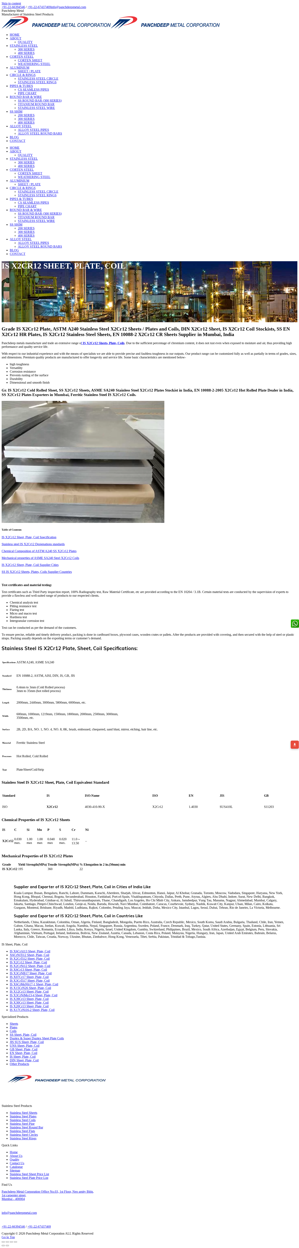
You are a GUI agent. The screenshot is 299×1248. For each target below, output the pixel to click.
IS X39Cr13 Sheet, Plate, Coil (29, 999)
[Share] (7, 1242)
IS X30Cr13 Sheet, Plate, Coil (29, 1002)
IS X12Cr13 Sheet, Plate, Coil (29, 991)
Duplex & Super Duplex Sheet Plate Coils (37, 1038)
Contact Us (17, 1163)
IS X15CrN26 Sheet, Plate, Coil (30, 988)
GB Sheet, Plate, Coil (23, 1049)
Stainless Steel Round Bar (26, 1127)
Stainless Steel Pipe (22, 1123)
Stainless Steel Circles (24, 1134)
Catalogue (16, 1167)
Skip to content (11, 3)
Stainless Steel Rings (23, 1138)
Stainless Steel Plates (23, 1116)
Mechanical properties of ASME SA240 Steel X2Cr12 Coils (40, 558)
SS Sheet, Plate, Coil (23, 1034)
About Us (16, 1156)
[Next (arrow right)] (7, 1245)
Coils (13, 1031)
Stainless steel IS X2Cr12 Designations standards (33, 544)
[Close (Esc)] (3, 1242)
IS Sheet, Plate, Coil (23, 1056)
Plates (13, 1027)
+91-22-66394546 (13, 7)
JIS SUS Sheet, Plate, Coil (27, 1042)
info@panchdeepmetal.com (68, 7)
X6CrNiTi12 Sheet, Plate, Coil (29, 955)
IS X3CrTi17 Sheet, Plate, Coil (30, 980)
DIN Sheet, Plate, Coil (24, 1060)
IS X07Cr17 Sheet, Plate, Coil (29, 977)
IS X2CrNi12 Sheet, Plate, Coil (30, 966)
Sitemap (15, 1170)
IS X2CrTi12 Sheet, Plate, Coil (30, 958)
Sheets (14, 1023)
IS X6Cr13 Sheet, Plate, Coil (28, 969)
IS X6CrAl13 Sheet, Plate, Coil (30, 951)
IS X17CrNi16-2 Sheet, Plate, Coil (32, 1010)
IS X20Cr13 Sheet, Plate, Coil (29, 1006)
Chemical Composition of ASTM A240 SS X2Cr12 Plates (39, 551)
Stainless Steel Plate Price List (29, 1177)
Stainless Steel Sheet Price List (29, 1174)
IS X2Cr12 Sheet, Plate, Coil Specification (29, 537)
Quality (14, 1159)
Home (14, 1152)
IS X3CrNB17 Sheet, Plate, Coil (31, 973)
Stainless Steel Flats (22, 1131)
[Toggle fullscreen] (11, 1242)
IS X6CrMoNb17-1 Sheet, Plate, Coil (34, 984)
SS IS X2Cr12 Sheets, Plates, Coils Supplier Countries (37, 571)
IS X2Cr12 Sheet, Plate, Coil (28, 962)
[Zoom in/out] (15, 1242)
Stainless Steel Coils (23, 1120)
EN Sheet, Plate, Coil (23, 1053)
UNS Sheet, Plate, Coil (24, 1045)
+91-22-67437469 (39, 7)
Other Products (19, 1064)
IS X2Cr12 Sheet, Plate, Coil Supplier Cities (30, 565)
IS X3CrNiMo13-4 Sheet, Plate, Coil (33, 995)
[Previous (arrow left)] (3, 1245)
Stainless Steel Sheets (23, 1112)
